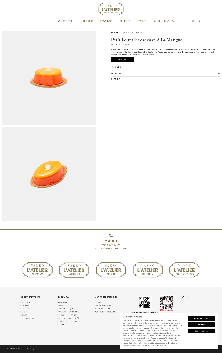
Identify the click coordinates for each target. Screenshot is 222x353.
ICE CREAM (106, 21)
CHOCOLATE (65, 21)
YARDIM (97, 302)
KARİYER (60, 324)
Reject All (201, 325)
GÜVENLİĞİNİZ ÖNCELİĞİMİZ (68, 312)
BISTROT (142, 21)
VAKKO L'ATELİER (116, 32)
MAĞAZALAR (62, 302)
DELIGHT (124, 21)
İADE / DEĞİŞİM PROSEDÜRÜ (105, 312)
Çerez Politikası (159, 345)
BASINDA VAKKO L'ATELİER (67, 321)
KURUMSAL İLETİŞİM (65, 309)
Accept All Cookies (201, 318)
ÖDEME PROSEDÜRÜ (102, 309)
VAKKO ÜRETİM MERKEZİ (67, 315)
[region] (169, 331)
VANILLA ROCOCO (164, 21)
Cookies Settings (202, 331)
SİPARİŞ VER (122, 60)
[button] (165, 67)
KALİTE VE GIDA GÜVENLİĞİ (68, 318)
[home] (111, 9)
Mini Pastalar (137, 32)
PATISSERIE (86, 21)
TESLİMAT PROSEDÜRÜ (103, 306)
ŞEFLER (60, 306)
